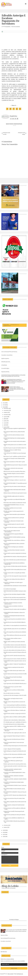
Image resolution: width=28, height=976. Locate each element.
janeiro (5, 827)
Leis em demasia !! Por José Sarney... (9, 351)
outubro (5, 412)
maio (5, 423)
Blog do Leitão (10, 886)
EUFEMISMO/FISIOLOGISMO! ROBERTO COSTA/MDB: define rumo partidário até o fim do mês (13, 376)
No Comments (17, 26)
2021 (4, 405)
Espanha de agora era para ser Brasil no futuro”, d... (15, 447)
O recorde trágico (5, 368)
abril (5, 425)
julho (5, 418)
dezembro (6, 408)
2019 (4, 830)
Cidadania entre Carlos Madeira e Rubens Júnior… (15, 720)
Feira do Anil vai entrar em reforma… (12, 693)
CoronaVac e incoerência (6, 355)
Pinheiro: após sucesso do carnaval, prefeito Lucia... (15, 764)
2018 (4, 832)
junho (5, 420)
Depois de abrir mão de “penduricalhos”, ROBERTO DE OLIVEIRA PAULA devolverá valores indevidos (17, 388)
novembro (6, 410)
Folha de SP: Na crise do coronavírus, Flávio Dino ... (15, 471)
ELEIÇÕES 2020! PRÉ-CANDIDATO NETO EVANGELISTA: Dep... (13, 770)
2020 (4, 407)
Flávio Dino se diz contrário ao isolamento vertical (15, 502)
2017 (4, 834)
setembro (6, 414)
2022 (4, 402)
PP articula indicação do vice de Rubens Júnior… (14, 724)
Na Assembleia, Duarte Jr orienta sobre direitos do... (15, 645)
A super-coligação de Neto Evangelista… (12, 749)
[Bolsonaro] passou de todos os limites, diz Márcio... (15, 658)
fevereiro (6, 825)
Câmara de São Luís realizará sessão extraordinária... (12, 531)
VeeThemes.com (20, 973)
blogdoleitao (8, 26)
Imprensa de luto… (5, 371)
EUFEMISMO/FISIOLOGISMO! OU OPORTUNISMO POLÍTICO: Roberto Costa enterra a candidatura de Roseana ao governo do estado (16, 381)
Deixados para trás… (6, 361)
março (5, 427)
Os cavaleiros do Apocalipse (10, 589)
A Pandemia (4, 365)
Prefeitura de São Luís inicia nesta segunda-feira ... (15, 597)
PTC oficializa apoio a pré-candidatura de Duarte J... (15, 722)
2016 (4, 836)
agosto (5, 416)
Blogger (17, 919)
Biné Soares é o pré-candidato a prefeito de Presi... (15, 456)
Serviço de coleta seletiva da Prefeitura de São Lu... (15, 650)
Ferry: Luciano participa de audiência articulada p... (15, 705)
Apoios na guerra (5, 358)
